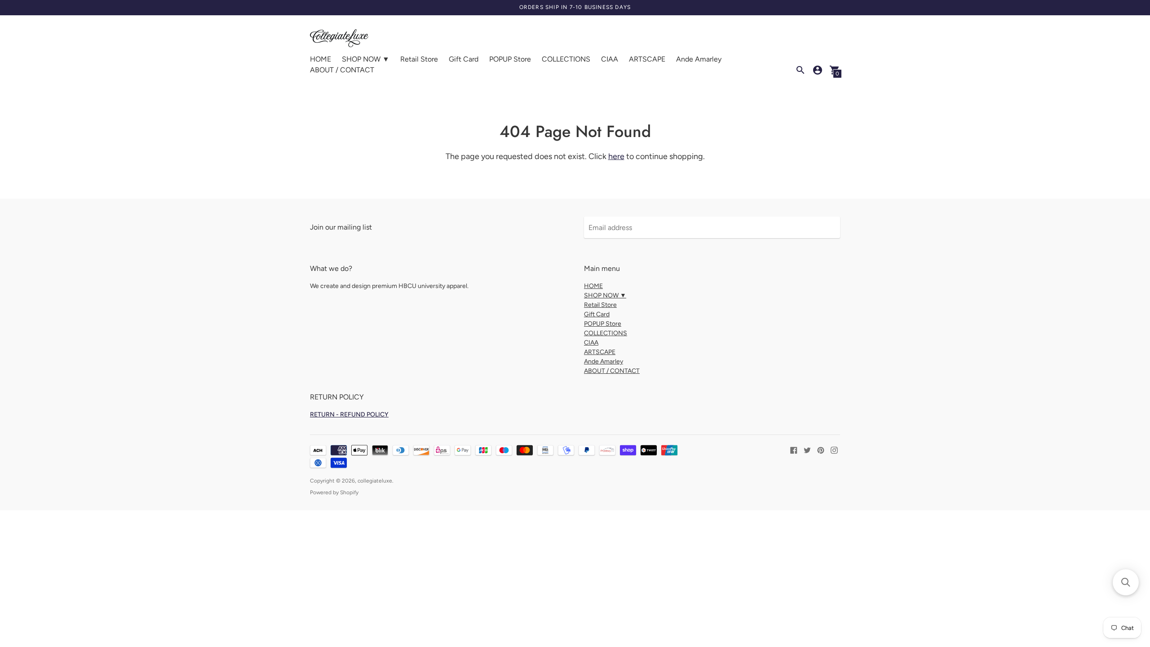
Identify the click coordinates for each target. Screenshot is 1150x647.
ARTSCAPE (647, 59)
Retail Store (419, 59)
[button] (1126, 582)
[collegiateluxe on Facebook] (793, 449)
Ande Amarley (698, 59)
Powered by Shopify (334, 492)
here (616, 156)
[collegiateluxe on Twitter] (807, 449)
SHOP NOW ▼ (365, 59)
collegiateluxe (375, 481)
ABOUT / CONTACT (342, 70)
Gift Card (463, 59)
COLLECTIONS (566, 59)
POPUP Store (510, 59)
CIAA (609, 59)
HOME (320, 59)
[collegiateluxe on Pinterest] (820, 449)
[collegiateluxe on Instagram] (834, 449)
